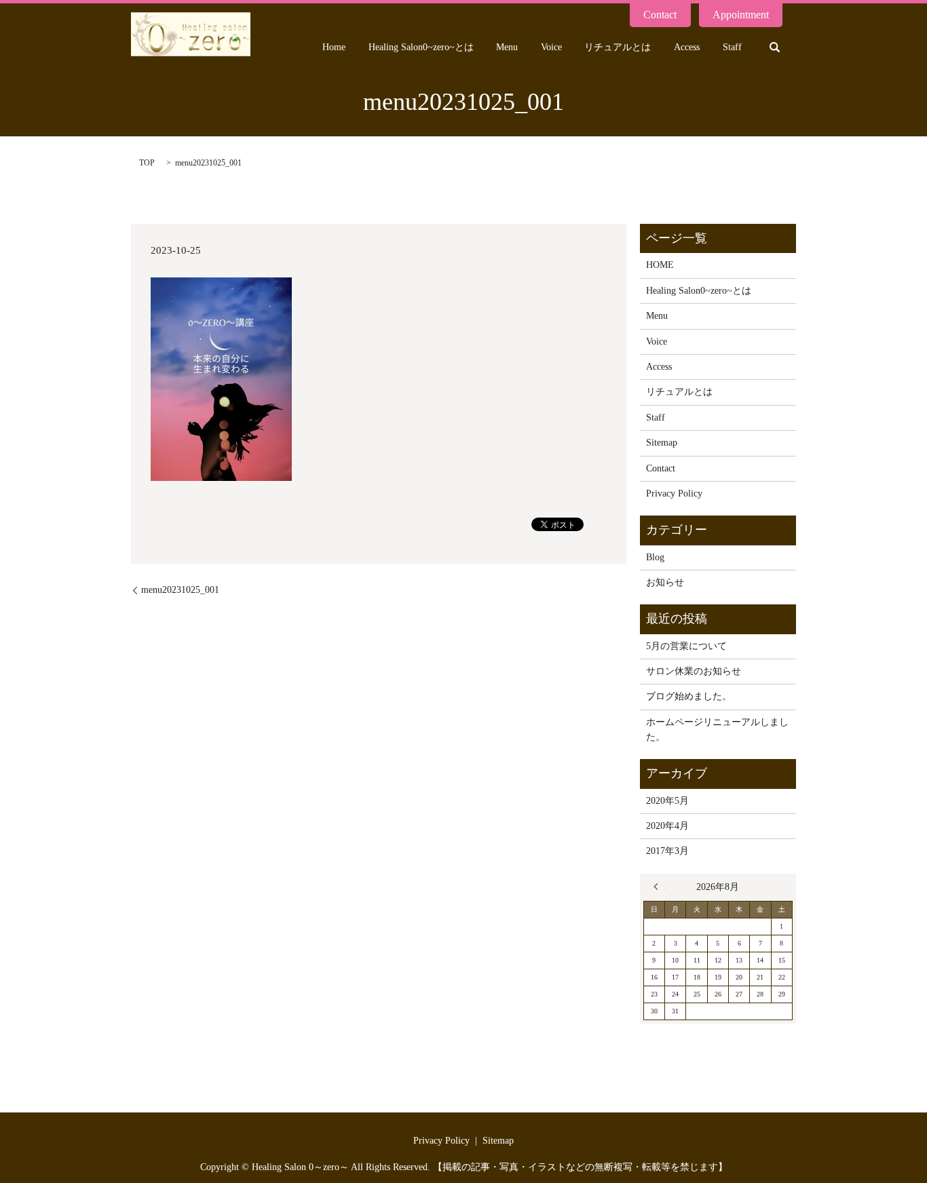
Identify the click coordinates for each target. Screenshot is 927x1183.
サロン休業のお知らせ (693, 671)
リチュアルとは (617, 47)
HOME (660, 265)
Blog (655, 557)
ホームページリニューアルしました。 (717, 729)
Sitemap (661, 443)
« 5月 (660, 886)
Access (687, 47)
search (774, 47)
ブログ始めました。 (689, 696)
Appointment (741, 14)
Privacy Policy (674, 493)
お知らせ (665, 582)
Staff (732, 47)
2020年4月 (667, 826)
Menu (507, 47)
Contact (660, 14)
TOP (147, 163)
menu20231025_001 (180, 590)
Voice (551, 47)
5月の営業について (686, 646)
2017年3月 (667, 851)
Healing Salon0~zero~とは (421, 47)
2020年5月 (667, 801)
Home (333, 47)
